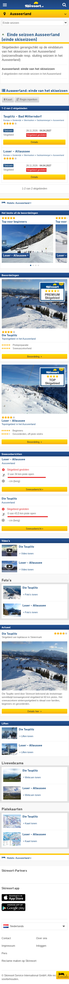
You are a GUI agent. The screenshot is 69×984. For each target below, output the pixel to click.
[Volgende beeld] (65, 242)
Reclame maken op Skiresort (19, 960)
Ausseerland (58, 120)
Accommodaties (63, 977)
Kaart (8, 99)
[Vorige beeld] (4, 242)
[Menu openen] (5, 5)
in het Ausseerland (26, 339)
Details (34, 142)
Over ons (41, 938)
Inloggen (41, 945)
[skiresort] (34, 5)
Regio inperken (28, 99)
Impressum (8, 945)
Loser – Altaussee (16, 151)
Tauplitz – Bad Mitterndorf (22, 116)
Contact (6, 938)
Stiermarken (29, 120)
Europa (6, 120)
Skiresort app (10, 888)
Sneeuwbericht (33, 489)
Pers (4, 953)
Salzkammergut (43, 120)
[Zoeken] (64, 5)
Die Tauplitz (9, 498)
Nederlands (17, 926)
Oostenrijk (16, 120)
